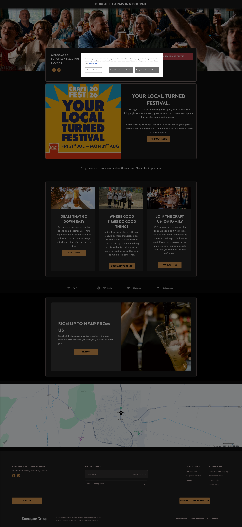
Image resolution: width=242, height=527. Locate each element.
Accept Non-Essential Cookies (147, 70)
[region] (122, 65)
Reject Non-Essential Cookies (121, 70)
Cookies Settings (93, 70)
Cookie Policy (93, 63)
